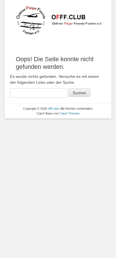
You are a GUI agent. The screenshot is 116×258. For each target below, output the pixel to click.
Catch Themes (69, 113)
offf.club (53, 108)
